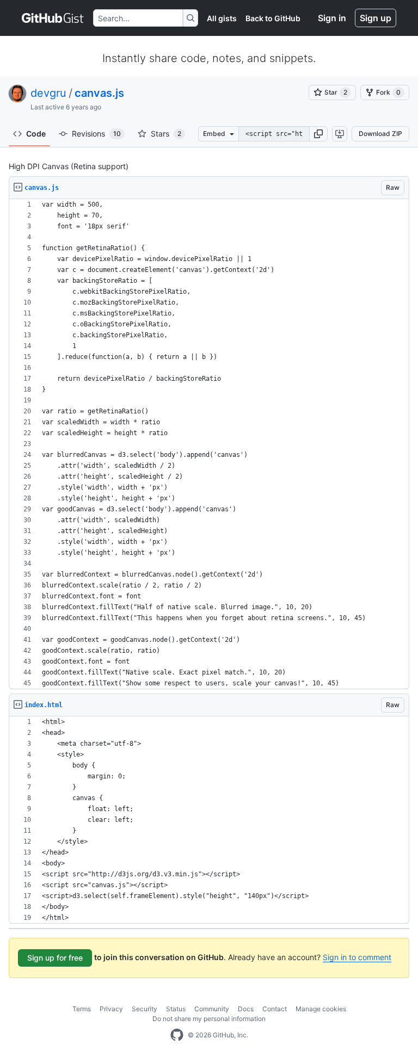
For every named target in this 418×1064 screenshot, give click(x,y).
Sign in (332, 18)
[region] (209, 444)
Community (211, 1009)
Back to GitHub (272, 18)
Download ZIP (380, 133)
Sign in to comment (357, 957)
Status (176, 1009)
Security (144, 1009)
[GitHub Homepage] (176, 1035)
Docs (246, 1009)
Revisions (96, 133)
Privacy (111, 1009)
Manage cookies (321, 1009)
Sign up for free (55, 957)
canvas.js (99, 93)
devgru (48, 93)
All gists (222, 18)
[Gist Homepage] (53, 17)
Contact (274, 1009)
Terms (81, 1009)
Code (36, 133)
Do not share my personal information (209, 1018)
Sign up (375, 18)
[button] (318, 133)
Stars (166, 133)
